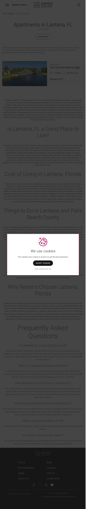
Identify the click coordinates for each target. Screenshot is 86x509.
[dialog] (43, 254)
